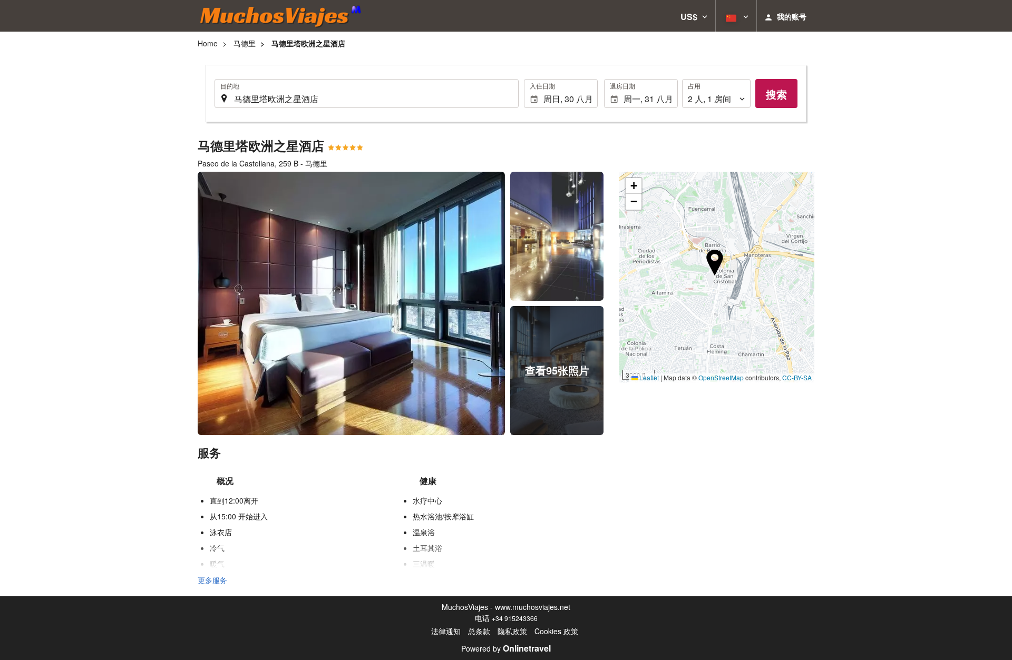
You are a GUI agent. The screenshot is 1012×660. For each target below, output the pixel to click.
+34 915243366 (515, 618)
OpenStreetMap (721, 377)
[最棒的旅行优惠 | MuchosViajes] (283, 16)
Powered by (506, 648)
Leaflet (648, 377)
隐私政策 (512, 631)
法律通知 (446, 631)
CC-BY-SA (797, 377)
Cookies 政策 (556, 631)
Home (208, 43)
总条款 (479, 631)
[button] (694, 16)
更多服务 (212, 580)
